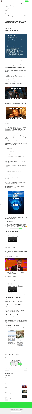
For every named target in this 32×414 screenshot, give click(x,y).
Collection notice (21, 409)
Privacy (17, 409)
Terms (18, 409)
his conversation (19, 124)
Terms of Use (19, 365)
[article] (16, 386)
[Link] (3, 22)
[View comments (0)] (7, 9)
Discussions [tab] (9, 383)
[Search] (23, 1)
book (24, 179)
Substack (13, 412)
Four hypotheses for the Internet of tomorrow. (10, 386)
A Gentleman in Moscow (9, 304)
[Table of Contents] (0, 207)
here (23, 312)
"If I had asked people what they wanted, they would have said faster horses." (13, 391)
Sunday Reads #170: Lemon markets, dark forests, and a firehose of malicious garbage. (13, 385)
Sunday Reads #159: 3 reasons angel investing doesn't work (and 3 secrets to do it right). (12, 395)
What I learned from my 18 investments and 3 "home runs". (11, 396)
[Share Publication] (24, 1)
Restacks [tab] (9, 375)
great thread (8, 25)
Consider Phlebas (8, 318)
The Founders (7, 314)
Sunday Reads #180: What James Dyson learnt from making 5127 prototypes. (12, 390)
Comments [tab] (6, 375)
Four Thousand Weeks (9, 308)
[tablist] (7, 375)
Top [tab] (5, 383)
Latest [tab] (7, 383)
